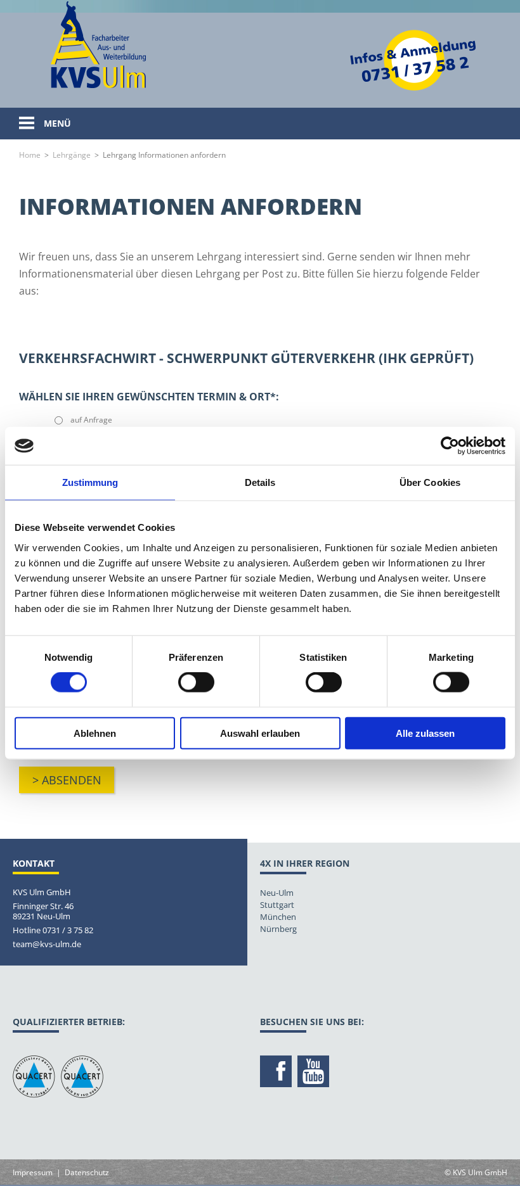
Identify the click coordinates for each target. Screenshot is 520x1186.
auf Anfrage (91, 419)
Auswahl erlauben (260, 732)
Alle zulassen (425, 732)
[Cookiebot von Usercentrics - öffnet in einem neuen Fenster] (449, 446)
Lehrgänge (72, 155)
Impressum (33, 1172)
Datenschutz (87, 1172)
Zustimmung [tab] (90, 482)
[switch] (196, 682)
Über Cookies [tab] (430, 482)
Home (30, 155)
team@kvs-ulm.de (47, 944)
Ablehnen (95, 732)
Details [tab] (260, 482)
